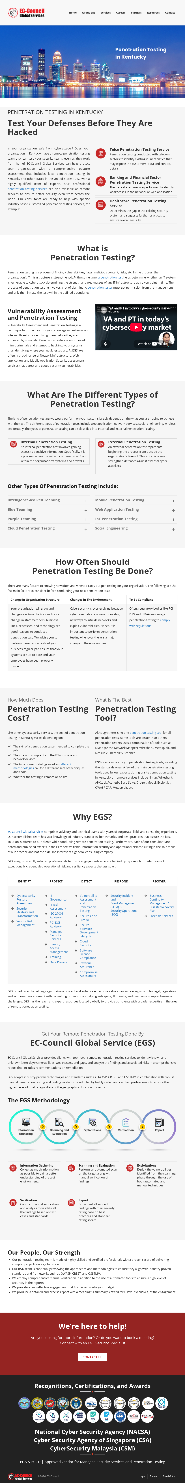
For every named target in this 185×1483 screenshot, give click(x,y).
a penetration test (110, 277)
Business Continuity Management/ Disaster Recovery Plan (162, 903)
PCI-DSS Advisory (56, 924)
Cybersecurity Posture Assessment (25, 899)
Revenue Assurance (87, 965)
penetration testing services (27, 189)
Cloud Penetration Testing (31, 528)
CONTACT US (92, 1357)
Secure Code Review (88, 918)
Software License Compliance (88, 954)
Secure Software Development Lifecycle (89, 930)
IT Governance (58, 897)
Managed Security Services (56, 935)
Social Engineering (111, 528)
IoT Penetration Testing (116, 518)
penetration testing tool (146, 733)
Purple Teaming (22, 518)
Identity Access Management (59, 948)
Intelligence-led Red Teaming (34, 500)
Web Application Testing (117, 509)
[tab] (49, 500)
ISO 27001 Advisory (56, 915)
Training (55, 957)
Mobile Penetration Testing (119, 500)
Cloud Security (85, 943)
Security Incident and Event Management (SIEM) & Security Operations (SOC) (124, 905)
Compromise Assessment (89, 974)
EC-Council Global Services (26, 832)
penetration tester (100, 288)
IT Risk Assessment (58, 906)
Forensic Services (161, 916)
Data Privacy (58, 962)
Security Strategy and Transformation (27, 912)
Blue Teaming (20, 509)
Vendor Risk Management (25, 923)
